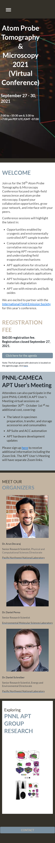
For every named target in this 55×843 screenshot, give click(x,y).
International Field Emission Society (26, 304)
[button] (7, 9)
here (25, 448)
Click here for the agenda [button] (21, 355)
